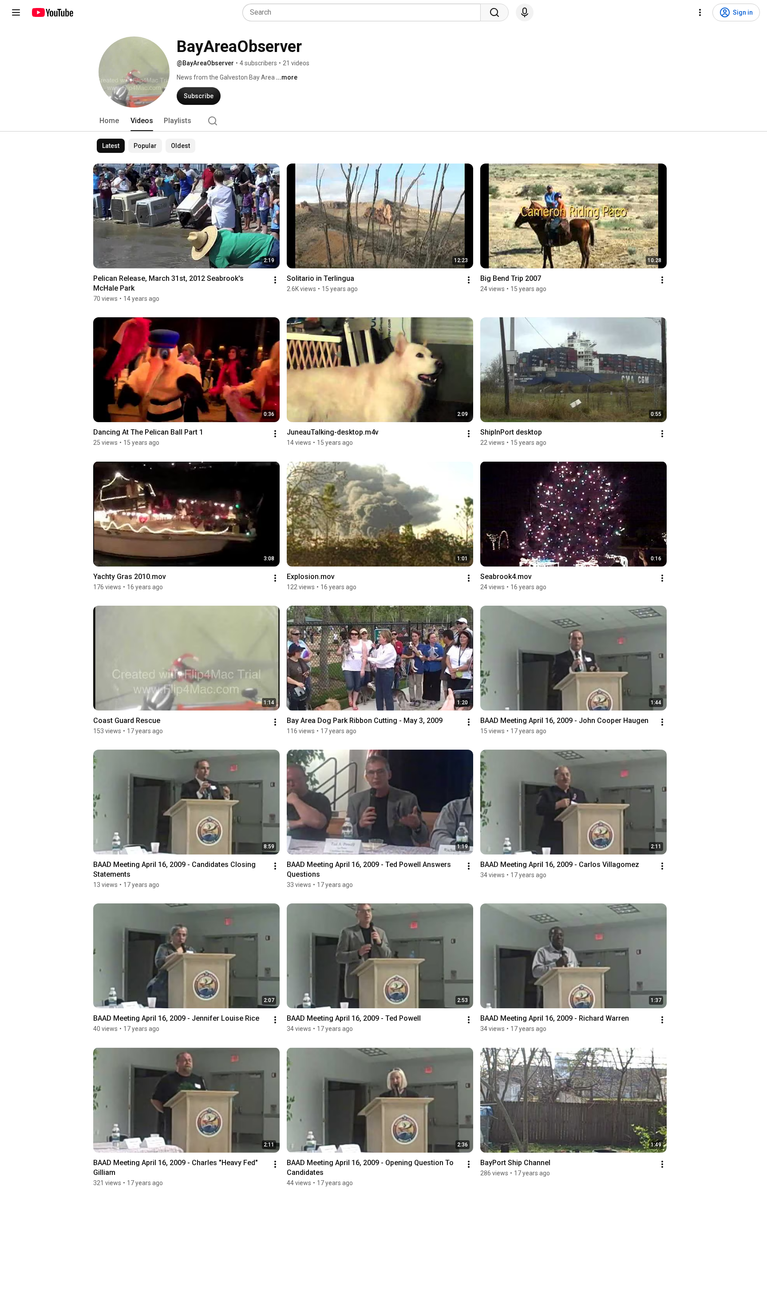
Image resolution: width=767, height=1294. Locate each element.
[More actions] (275, 280)
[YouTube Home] (52, 12)
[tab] (109, 121)
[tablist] (383, 121)
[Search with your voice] (525, 12)
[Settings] (700, 12)
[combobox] (364, 12)
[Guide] (16, 12)
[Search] (494, 12)
